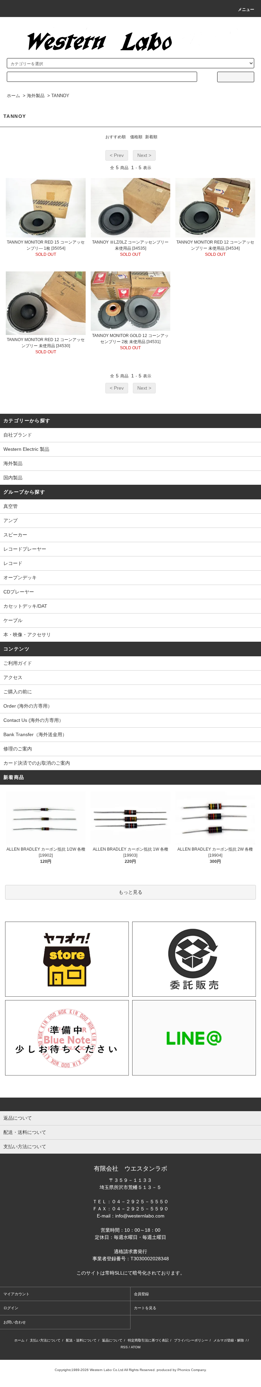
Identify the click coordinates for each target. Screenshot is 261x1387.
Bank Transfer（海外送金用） (35, 734)
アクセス (12, 677)
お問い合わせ (14, 1322)
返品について (112, 1340)
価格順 (136, 137)
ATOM (135, 1347)
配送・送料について (81, 1340)
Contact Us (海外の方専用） (33, 720)
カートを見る (145, 1308)
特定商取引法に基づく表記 (148, 1340)
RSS (124, 1347)
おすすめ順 (115, 137)
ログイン (10, 1308)
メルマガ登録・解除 (228, 1340)
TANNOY (60, 95)
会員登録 (141, 1294)
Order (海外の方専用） (27, 706)
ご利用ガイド (17, 663)
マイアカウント (16, 1294)
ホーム (13, 95)
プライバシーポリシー (191, 1340)
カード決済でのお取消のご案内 (36, 763)
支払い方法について (45, 1340)
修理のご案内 (17, 748)
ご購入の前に (17, 691)
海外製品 (36, 95)
